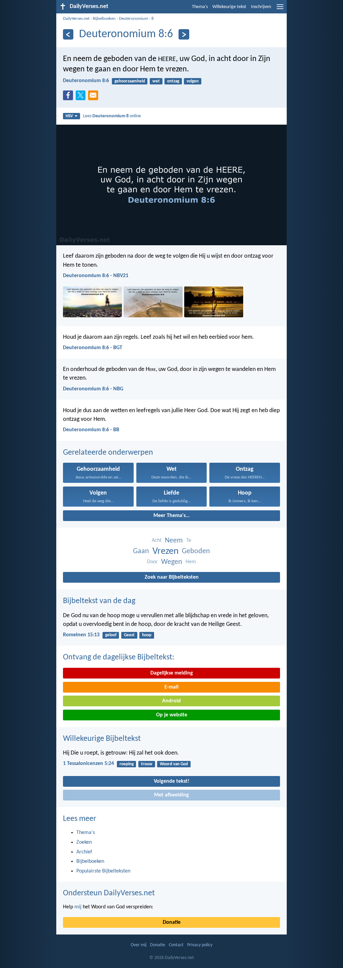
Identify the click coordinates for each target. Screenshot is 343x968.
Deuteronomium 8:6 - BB (91, 430)
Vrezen (165, 551)
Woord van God (174, 764)
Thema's (200, 6)
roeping (127, 764)
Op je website (171, 715)
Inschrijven (261, 6)
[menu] (280, 9)
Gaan (141, 551)
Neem (174, 540)
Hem (191, 562)
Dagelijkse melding (171, 673)
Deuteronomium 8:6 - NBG (93, 389)
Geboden (196, 551)
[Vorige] (68, 34)
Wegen (171, 562)
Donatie (172, 922)
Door (152, 562)
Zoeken (84, 842)
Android (171, 701)
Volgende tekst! (171, 781)
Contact (176, 945)
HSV (69, 116)
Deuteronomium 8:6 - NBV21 (95, 275)
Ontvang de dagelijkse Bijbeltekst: (118, 657)
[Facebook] (69, 97)
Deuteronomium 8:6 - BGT (92, 347)
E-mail (171, 687)
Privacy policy (199, 945)
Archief (84, 852)
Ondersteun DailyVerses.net (109, 893)
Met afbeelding (171, 795)
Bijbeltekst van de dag (99, 601)
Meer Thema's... (171, 515)
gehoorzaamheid (130, 81)
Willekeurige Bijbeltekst (102, 739)
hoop (146, 635)
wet (156, 81)
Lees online (112, 116)
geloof (111, 635)
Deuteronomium (133, 18)
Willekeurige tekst (229, 6)
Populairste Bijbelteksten (103, 871)
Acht (156, 540)
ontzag (173, 81)
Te (188, 540)
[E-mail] (94, 97)
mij (77, 907)
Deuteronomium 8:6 (86, 80)
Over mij (138, 945)
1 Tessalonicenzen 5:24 (88, 763)
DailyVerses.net (76, 18)
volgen (193, 81)
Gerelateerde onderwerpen (108, 453)
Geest (129, 635)
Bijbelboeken (104, 18)
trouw (146, 764)
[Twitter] (82, 97)
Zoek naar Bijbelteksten (172, 577)
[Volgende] (184, 34)
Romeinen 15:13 (81, 635)
